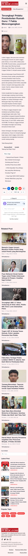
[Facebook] (2, 540)
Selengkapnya (6, 256)
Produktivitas (5, 513)
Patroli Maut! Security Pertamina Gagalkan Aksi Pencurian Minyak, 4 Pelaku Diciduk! (14, 440)
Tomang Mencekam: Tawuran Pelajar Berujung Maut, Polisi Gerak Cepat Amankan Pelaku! (13, 386)
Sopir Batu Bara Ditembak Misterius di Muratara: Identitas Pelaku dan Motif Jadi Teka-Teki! (14, 413)
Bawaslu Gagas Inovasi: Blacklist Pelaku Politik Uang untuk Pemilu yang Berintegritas (14, 249)
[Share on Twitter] (12, 188)
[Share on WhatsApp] (16, 188)
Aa (4, 192)
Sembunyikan (14, 219)
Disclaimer (10, 552)
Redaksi (11, 549)
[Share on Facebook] (8, 188)
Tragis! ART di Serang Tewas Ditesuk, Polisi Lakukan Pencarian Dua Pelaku (12, 333)
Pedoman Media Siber (21, 549)
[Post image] (14, 239)
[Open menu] (26, 3)
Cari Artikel (4, 450)
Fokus (13, 516)
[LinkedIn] (7, 540)
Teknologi (13, 513)
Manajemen (21, 513)
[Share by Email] (20, 188)
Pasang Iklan (23, 552)
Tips (3, 516)
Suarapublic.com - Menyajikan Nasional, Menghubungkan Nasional (12, 544)
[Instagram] (10, 540)
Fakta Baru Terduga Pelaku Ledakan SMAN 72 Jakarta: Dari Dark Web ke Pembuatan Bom (13, 360)
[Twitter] (5, 540)
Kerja (8, 516)
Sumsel (5, 31)
